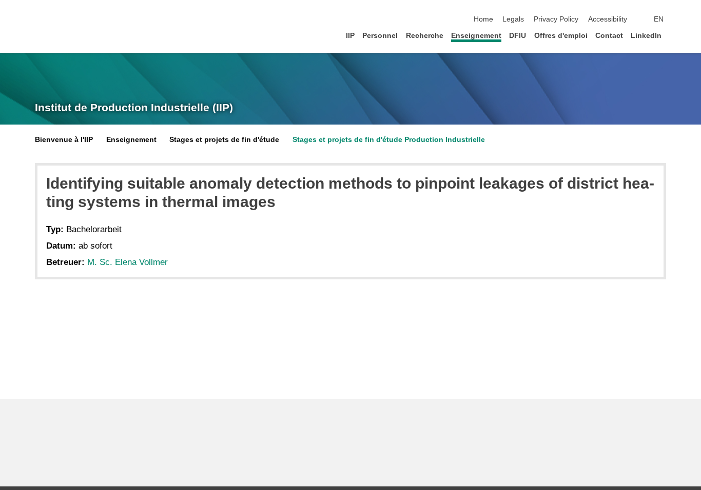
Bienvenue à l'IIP (64, 140)
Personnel (380, 35)
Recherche (424, 35)
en (659, 19)
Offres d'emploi (561, 35)
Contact (609, 35)
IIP (350, 35)
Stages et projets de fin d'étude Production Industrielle (389, 140)
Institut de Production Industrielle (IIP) (134, 107)
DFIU (517, 35)
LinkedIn (646, 35)
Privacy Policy (556, 19)
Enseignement (476, 35)
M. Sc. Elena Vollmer (127, 262)
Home (483, 19)
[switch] (682, 19)
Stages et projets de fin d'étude (224, 140)
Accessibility (607, 19)
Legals (513, 19)
